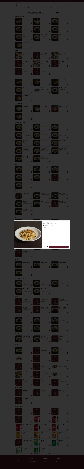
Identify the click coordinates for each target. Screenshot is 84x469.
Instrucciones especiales (48, 225)
